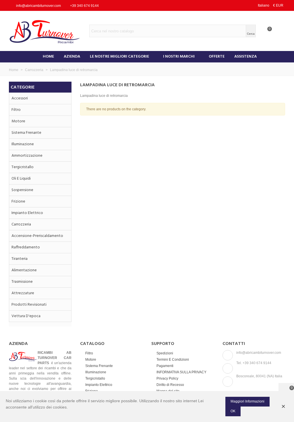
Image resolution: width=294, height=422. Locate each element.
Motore (18, 121)
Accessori (19, 98)
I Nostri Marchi (179, 56)
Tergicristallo (22, 167)
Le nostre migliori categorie (119, 56)
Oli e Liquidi (21, 178)
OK (233, 411)
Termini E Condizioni (172, 360)
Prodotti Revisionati (29, 304)
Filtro (16, 110)
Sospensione (22, 190)
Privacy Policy (167, 378)
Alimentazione (24, 270)
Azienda (72, 56)
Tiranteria (19, 259)
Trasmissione (22, 281)
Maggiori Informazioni (247, 401)
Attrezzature (22, 293)
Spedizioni (164, 353)
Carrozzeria (21, 224)
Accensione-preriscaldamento (37, 236)
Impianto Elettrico (27, 213)
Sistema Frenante (26, 132)
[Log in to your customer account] (278, 31)
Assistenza (245, 56)
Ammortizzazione (26, 155)
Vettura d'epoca (25, 316)
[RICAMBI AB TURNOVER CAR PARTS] (49, 30)
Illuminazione (22, 144)
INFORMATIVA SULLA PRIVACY (181, 372)
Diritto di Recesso (170, 385)
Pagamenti (164, 366)
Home (48, 56)
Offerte (217, 56)
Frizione (18, 201)
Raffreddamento (25, 247)
